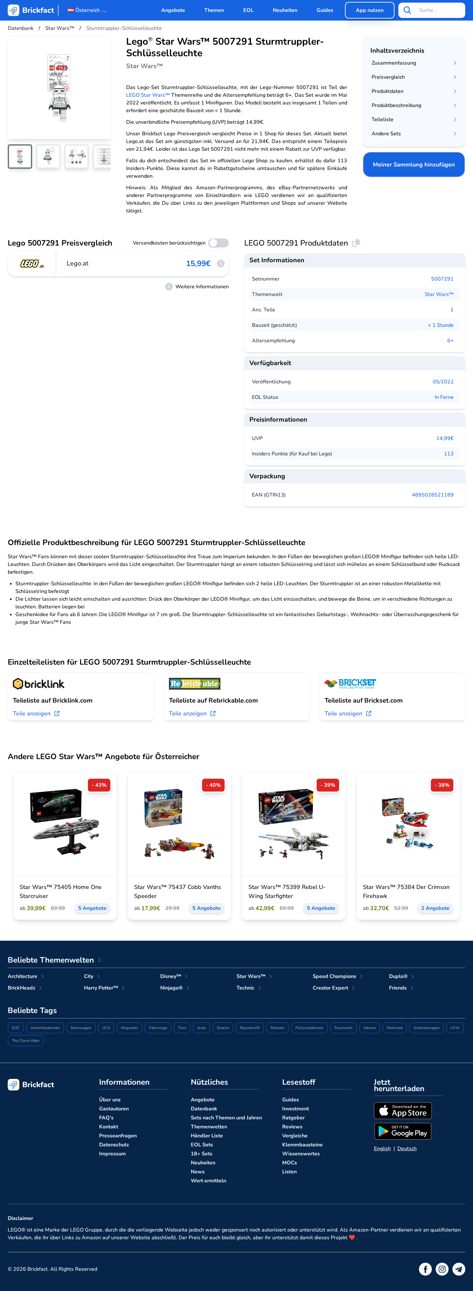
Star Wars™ (439, 294)
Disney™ (170, 976)
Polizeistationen (309, 1027)
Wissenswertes (301, 1153)
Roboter (277, 1027)
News (198, 1171)
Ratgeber (293, 1117)
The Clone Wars (26, 1040)
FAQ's (106, 1117)
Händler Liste (207, 1135)
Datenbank (204, 1108)
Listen (289, 1171)
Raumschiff (250, 1027)
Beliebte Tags (32, 1010)
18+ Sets (201, 1153)
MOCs (289, 1162)
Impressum (112, 1153)
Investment (295, 1108)
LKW (454, 1027)
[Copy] (356, 243)
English (382, 1148)
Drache (223, 1027)
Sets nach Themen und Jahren (226, 1117)
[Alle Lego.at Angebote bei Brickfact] (32, 263)
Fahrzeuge (158, 1027)
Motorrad (395, 1027)
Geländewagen (426, 1027)
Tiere (182, 1027)
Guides (325, 10)
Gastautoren (114, 1108)
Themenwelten (209, 1126)
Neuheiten (285, 10)
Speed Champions (334, 976)
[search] (407, 10)
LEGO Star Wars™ (148, 95)
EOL (248, 10)
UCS (106, 1027)
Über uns (110, 1099)
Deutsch (407, 1148)
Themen (214, 10)
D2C (16, 1027)
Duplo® (398, 976)
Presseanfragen (118, 1135)
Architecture (22, 976)
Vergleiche (295, 1135)
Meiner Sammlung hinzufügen (414, 164)
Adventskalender (45, 1027)
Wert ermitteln (208, 1180)
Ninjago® (171, 988)
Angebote (173, 10)
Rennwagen (81, 1027)
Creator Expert (330, 988)
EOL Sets (202, 1144)
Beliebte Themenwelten (51, 960)
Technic (245, 988)
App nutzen (370, 10)
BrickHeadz (21, 988)
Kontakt (108, 1126)
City (88, 976)
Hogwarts (129, 1027)
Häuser (370, 1027)
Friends (398, 988)
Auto (201, 1027)
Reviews (292, 1126)
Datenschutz (114, 1144)
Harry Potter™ (101, 988)
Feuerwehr (343, 1027)
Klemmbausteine (302, 1144)
